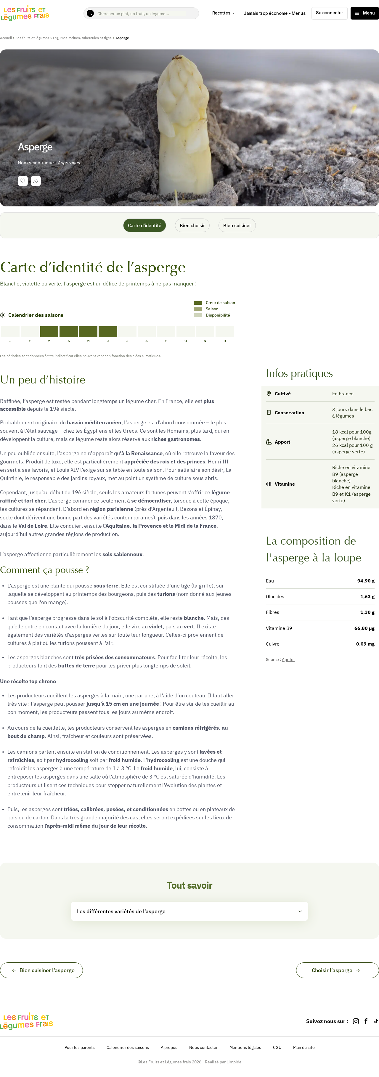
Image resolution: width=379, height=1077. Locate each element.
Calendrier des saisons (128, 1047)
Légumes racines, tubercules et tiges (82, 38)
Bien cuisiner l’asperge (47, 970)
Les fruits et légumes (32, 38)
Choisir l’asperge (332, 970)
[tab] (36, 181)
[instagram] (356, 1021)
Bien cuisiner (237, 225)
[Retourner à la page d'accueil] (25, 13)
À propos (169, 1047)
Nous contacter (203, 1047)
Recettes (221, 13)
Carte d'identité (144, 225)
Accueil (6, 38)
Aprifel (288, 659)
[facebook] (366, 1021)
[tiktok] (376, 1021)
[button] (189, 911)
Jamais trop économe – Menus (275, 14)
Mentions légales (245, 1047)
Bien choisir (192, 225)
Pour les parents (80, 1047)
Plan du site (304, 1047)
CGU (277, 1047)
